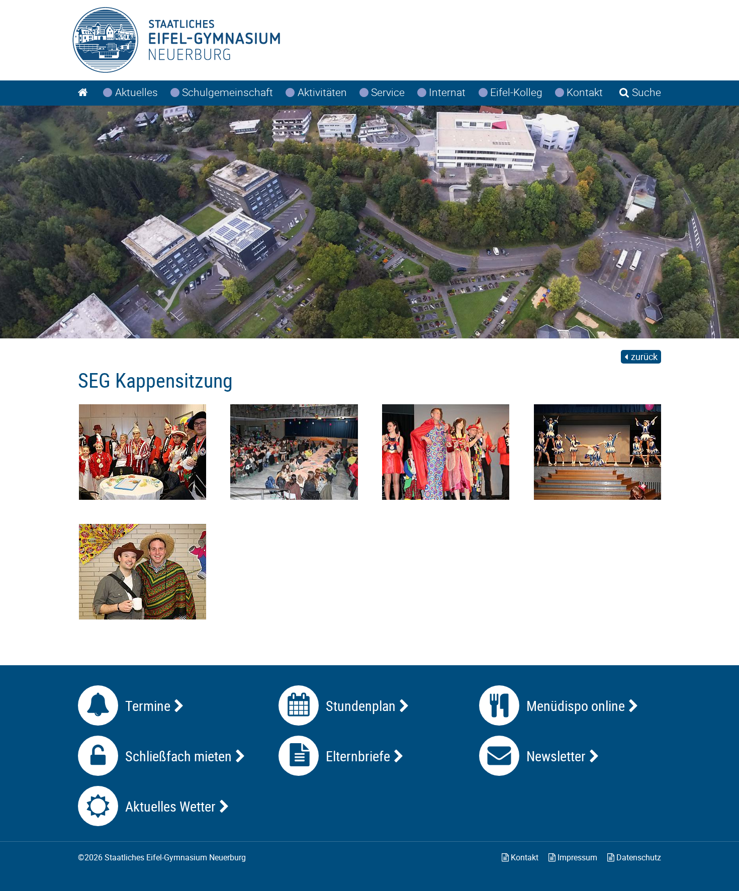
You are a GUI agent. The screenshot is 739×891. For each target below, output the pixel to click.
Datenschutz (637, 857)
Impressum (576, 857)
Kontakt (523, 857)
